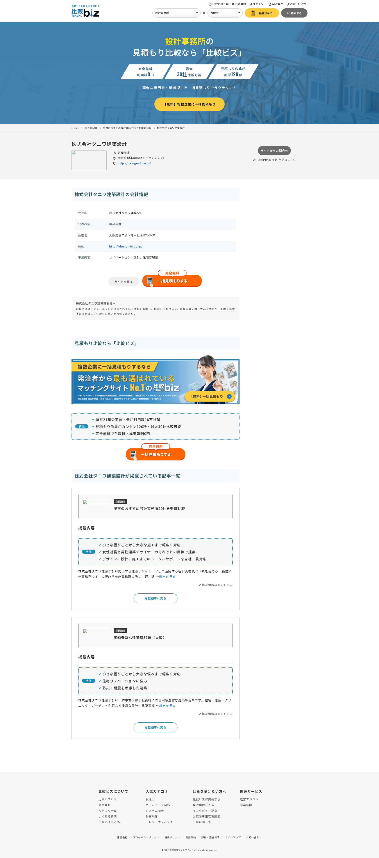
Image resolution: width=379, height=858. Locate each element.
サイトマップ (233, 837)
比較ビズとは (220, 4)
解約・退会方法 (210, 837)
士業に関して (202, 822)
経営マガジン (249, 799)
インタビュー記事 (205, 810)
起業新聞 (246, 805)
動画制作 (152, 816)
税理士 (150, 799)
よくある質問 (107, 816)
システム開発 (155, 810)
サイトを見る (123, 282)
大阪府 (214, 12)
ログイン (257, 4)
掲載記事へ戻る (155, 598)
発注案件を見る (203, 805)
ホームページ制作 (158, 805)
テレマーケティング (159, 822)
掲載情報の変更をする (217, 585)
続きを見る (167, 576)
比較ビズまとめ (109, 822)
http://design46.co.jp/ (134, 163)
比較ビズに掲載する (206, 799)
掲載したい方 (298, 4)
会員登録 (240, 4)
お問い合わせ (254, 837)
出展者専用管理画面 (206, 816)
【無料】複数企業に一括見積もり (189, 104)
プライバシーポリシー (146, 837)
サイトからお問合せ (274, 151)
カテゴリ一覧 (107, 810)
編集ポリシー (172, 837)
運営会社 (122, 837)
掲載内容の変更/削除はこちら (276, 159)
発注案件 (277, 4)
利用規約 (191, 837)
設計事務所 (162, 12)
